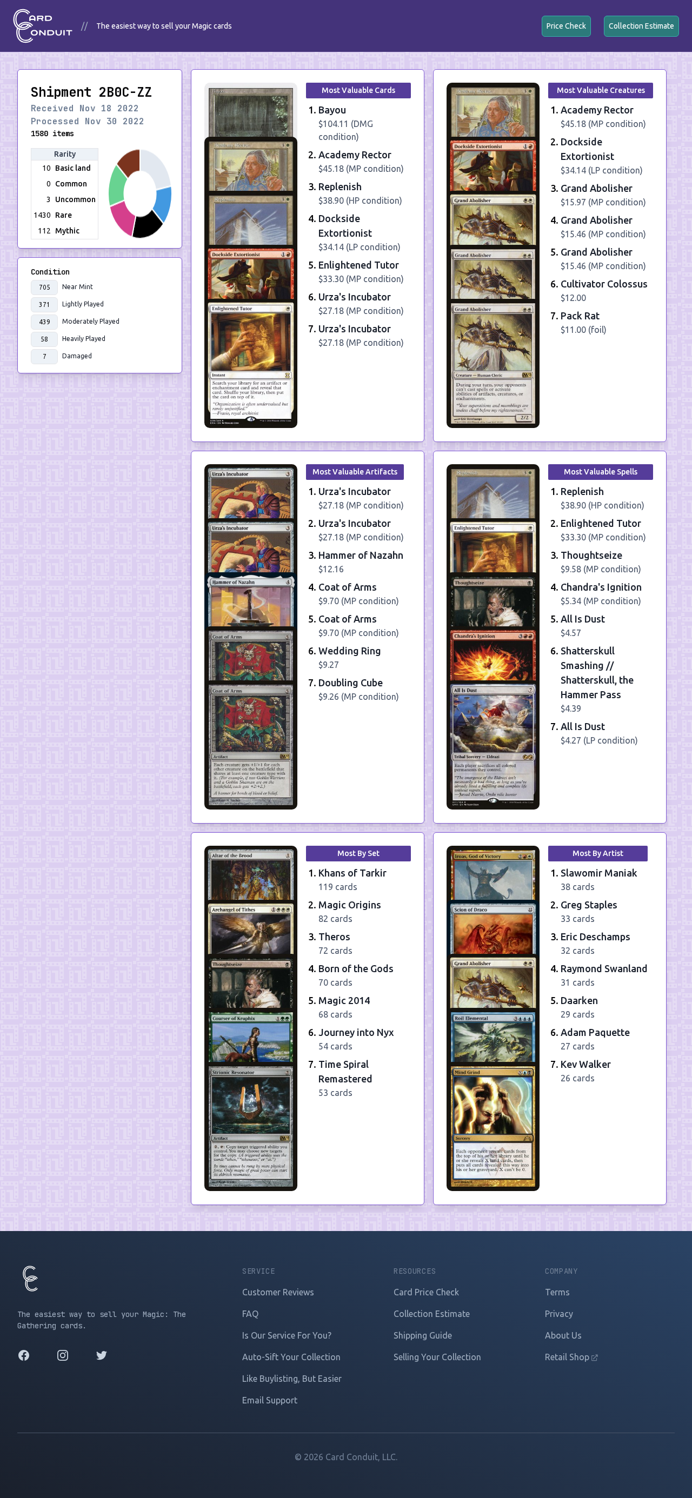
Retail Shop (568, 1357)
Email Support (269, 1400)
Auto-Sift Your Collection (291, 1357)
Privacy (559, 1314)
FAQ (250, 1314)
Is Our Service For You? (286, 1335)
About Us (563, 1335)
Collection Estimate (641, 26)
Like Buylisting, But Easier (292, 1378)
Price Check (566, 26)
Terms (557, 1292)
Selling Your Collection (437, 1357)
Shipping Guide (423, 1335)
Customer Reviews (278, 1292)
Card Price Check (426, 1292)
